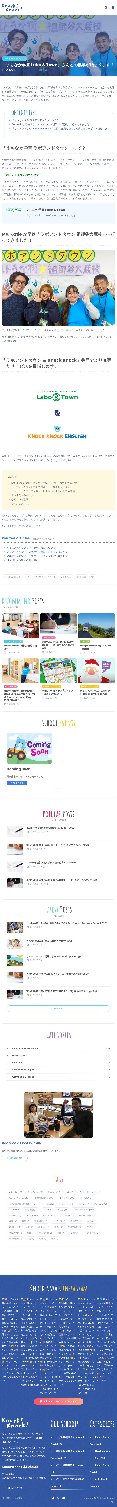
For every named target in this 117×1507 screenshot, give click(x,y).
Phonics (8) (84, 1204)
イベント (52, 577)
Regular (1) (14, 1210)
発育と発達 (81, 577)
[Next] (61, 790)
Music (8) (50, 1204)
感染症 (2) (91, 1221)
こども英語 (66, 577)
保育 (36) (13, 1221)
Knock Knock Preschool (25, 1048)
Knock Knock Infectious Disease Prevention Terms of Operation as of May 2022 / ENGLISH (19, 695)
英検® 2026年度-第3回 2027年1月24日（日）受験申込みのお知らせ (58, 645)
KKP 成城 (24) (85, 1198)
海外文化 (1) (43, 1227)
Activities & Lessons (51, 686)
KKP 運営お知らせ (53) (19, 1204)
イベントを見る (16, 783)
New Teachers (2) (66, 1204)
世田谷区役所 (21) (87, 1215)
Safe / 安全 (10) (31, 1210)
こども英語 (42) (67, 1215)
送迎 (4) (42, 1239)
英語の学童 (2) (92, 1233)
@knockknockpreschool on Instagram (58, 1401)
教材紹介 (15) (15, 1227)
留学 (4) (90, 1227)
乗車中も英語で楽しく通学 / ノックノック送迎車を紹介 (37, 556)
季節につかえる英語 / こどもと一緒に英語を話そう (57, 692)
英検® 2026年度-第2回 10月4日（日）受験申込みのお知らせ (57, 845)
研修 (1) (30, 1233)
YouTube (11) (32, 1215)
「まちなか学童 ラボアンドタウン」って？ (35, 120)
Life (27, 577)
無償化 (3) (58, 1227)
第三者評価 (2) (45, 1233)
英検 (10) (61, 1233)
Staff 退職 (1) (62, 1210)
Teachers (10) (15, 1215)
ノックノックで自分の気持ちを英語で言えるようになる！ (38, 551)
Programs (38, 577)
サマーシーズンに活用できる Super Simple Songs (53, 956)
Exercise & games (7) (18, 1198)
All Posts (58, 1008)
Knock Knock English (14, 58)
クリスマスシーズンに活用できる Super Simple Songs (96, 692)
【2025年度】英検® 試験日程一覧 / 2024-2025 (51, 862)
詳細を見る (12, 1158)
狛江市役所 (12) (75, 1227)
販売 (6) (30, 1239)
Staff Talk (85, 641)
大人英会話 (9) (58, 1221)
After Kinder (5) (16, 1192)
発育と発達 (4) (15, 1233)
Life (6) (37, 1204)
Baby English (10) (35, 1192)
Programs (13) (100, 1204)
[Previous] (56, 790)
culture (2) (70, 1192)
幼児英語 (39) (76, 1221)
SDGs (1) (47, 1210)
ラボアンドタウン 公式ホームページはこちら (51, 215)
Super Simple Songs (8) (83, 1210)
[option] (32, 759)
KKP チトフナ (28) (66, 1198)
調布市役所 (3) (15, 1239)
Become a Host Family (21, 1143)
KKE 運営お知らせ (12, 577)
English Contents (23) (89, 1192)
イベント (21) (49, 1215)
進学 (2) (54, 1239)
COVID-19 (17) (54, 1192)
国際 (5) (25, 1221)
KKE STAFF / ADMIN (12, 1498)
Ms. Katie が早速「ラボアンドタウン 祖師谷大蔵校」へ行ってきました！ (52, 124)
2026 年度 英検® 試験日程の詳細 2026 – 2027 (50, 827)
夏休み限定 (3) (40, 1221)
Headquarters (49, 638)
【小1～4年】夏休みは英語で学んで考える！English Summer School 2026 (66, 923)
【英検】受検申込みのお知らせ (24, 560)
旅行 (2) (29, 1227)
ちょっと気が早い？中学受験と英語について (31, 547)
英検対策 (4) (75, 1233)
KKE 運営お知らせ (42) (43, 1198)
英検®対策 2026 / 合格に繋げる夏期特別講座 (49, 940)
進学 (93, 577)
